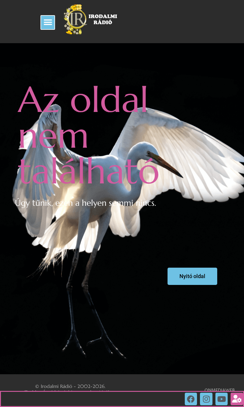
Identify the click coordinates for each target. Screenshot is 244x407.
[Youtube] (221, 399)
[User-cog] (237, 399)
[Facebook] (191, 399)
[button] (47, 22)
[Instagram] (206, 399)
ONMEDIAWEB (219, 390)
